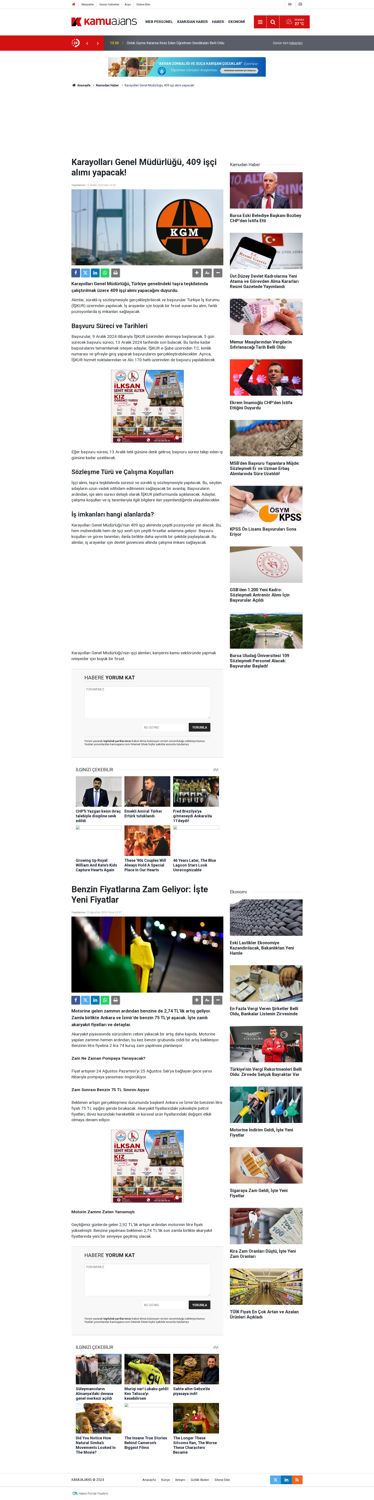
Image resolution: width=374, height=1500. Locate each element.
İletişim (180, 1480)
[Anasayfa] (73, 4)
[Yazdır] (115, 273)
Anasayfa (83, 85)
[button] (196, 273)
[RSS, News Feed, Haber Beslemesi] (297, 1480)
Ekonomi (236, 21)
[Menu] (260, 22)
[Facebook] (75, 273)
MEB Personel (159, 21)
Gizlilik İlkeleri (200, 1480)
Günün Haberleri (109, 4)
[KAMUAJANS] (104, 21)
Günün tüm (288, 43)
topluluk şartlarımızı (117, 741)
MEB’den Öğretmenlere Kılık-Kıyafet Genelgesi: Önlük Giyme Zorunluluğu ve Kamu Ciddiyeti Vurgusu (184, 43)
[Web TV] (289, 4)
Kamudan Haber (192, 21)
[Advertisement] (187, 124)
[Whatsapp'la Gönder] (105, 273)
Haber (218, 21)
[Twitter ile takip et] (275, 1480)
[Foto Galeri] (300, 4)
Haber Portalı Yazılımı (93, 1493)
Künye (165, 1480)
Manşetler (88, 4)
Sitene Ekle (143, 4)
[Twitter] (85, 273)
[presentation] (87, 43)
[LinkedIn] (95, 273)
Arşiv (128, 4)
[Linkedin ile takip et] (286, 1480)
